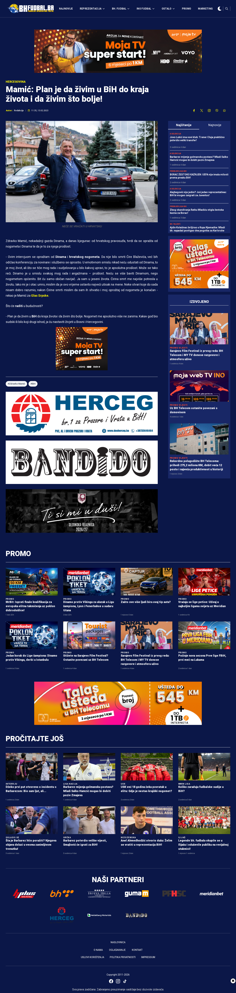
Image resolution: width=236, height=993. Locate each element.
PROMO (186, 8)
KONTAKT (137, 950)
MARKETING (205, 8)
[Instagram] (118, 981)
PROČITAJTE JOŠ (35, 738)
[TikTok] (125, 981)
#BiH (33, 383)
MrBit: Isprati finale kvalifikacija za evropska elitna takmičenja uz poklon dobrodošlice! (30, 606)
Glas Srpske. (40, 295)
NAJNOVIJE (66, 8)
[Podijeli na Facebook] (194, 110)
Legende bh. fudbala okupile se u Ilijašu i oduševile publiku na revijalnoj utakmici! (203, 844)
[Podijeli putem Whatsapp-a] (224, 110)
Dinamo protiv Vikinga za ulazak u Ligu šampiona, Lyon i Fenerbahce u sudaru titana (88, 606)
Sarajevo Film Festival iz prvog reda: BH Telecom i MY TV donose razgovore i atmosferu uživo (196, 355)
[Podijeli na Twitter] (201, 110)
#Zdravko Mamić (16, 383)
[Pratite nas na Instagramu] (209, 110)
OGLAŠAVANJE (117, 950)
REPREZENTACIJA (91, 8)
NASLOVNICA (118, 942)
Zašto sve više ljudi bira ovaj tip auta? (146, 602)
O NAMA (98, 950)
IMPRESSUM (148, 957)
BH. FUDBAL (119, 8)
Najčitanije (183, 125)
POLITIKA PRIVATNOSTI (123, 957)
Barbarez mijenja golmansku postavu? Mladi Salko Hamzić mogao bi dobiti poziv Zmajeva (88, 791)
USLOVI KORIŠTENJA (92, 957)
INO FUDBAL (144, 8)
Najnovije (214, 125)
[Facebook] (111, 981)
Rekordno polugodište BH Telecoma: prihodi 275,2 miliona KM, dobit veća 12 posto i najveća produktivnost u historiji (196, 465)
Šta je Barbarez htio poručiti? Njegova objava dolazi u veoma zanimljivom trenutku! (31, 844)
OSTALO (167, 8)
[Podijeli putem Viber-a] (217, 110)
